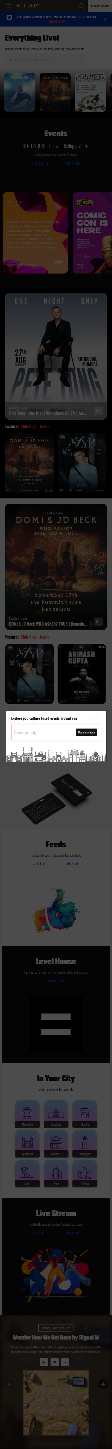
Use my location (86, 732)
